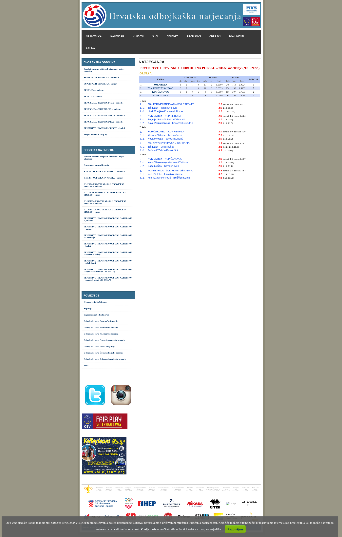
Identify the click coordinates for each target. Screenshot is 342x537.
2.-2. (142, 123)
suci (155, 36)
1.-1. (142, 107)
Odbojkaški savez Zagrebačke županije (101, 321)
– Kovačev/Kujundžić (170, 123)
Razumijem (235, 529)
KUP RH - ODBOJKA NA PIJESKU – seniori (103, 178)
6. (141, 170)
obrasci (214, 36)
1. (141, 104)
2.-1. (142, 119)
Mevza (86, 365)
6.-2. (142, 177)
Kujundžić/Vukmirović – (169, 177)
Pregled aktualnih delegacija (96, 134)
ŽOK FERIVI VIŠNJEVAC (160, 88)
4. (141, 143)
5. (141, 159)
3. (141, 131)
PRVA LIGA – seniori (93, 96)
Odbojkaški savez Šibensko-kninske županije (103, 353)
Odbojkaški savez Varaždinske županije (101, 327)
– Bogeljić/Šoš (161, 146)
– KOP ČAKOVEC (171, 104)
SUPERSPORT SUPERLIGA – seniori (100, 84)
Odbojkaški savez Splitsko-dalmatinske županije (105, 359)
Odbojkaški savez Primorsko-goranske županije (104, 340)
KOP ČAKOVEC (160, 92)
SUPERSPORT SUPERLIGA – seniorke (101, 77)
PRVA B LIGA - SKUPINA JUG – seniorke (102, 109)
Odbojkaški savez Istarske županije (99, 346)
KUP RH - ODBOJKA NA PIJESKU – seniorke (104, 171)
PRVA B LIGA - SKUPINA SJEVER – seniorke (104, 115)
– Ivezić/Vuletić (165, 135)
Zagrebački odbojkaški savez (96, 315)
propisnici (194, 36)
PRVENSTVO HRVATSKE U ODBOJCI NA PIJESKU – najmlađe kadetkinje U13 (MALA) (108, 270)
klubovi (138, 36)
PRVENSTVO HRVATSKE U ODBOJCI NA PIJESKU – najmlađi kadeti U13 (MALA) (108, 279)
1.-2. (142, 111)
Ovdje (145, 529)
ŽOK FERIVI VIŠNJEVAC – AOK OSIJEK (169, 143)
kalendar (117, 36)
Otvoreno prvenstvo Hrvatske (96, 165)
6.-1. (142, 174)
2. (141, 116)
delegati (172, 36)
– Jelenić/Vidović (162, 107)
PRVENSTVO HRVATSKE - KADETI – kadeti (104, 128)
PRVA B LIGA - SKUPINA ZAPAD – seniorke (103, 122)
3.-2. (142, 138)
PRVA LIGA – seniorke (94, 90)
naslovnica (94, 36)
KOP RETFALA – (170, 170)
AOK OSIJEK (160, 85)
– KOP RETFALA (164, 116)
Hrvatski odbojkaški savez (95, 302)
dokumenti (236, 36)
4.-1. (142, 146)
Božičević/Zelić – (163, 150)
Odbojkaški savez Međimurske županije (101, 334)
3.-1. (142, 135)
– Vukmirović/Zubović (166, 119)
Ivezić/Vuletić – (165, 174)
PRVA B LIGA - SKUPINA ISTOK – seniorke (103, 103)
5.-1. (142, 162)
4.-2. (142, 150)
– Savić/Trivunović (165, 138)
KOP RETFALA (160, 95)
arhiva (90, 48)
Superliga (88, 308)
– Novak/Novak (165, 111)
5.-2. (142, 166)
